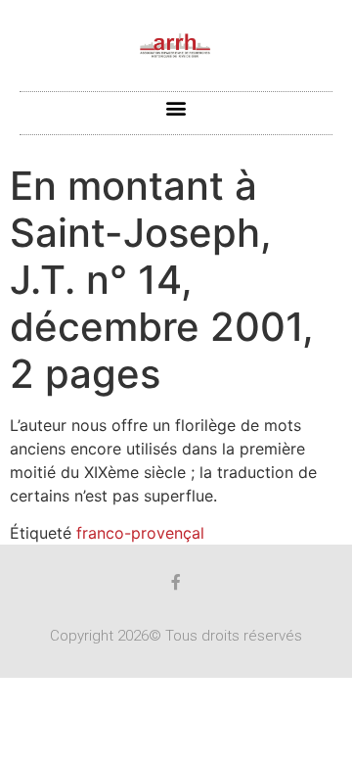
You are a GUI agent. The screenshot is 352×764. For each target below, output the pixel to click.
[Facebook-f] (176, 582)
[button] (176, 108)
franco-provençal (140, 533)
